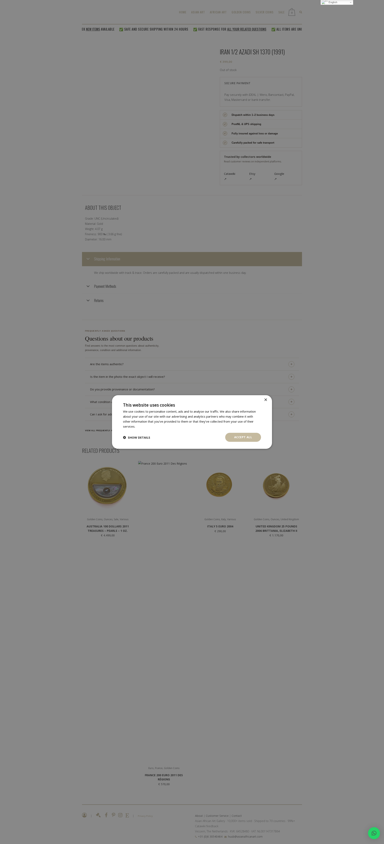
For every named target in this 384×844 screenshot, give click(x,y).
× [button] (265, 399)
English (332, 2)
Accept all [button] (243, 437)
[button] (374, 833)
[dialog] (192, 422)
